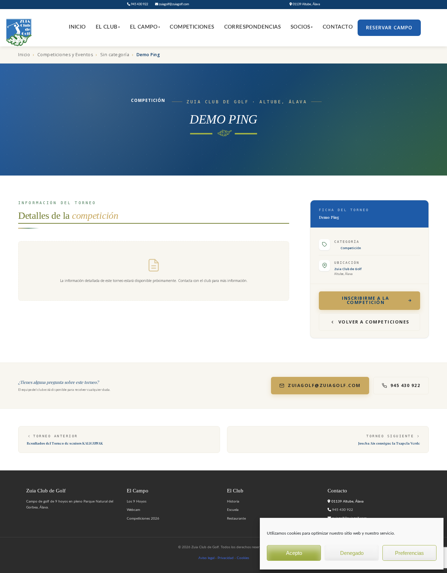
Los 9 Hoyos (136, 501)
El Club (108, 27)
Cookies (243, 558)
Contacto (338, 27)
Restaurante (236, 518)
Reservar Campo (389, 27)
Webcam (133, 510)
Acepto (294, 553)
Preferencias (409, 553)
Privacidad (226, 558)
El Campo (145, 27)
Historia (233, 501)
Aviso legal (206, 558)
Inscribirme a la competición (365, 300)
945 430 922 (139, 4)
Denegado (352, 553)
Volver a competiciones (373, 322)
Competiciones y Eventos (65, 55)
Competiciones (192, 27)
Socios (302, 27)
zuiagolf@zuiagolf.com (173, 4)
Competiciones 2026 (143, 518)
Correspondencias (252, 27)
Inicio (77, 27)
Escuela (233, 510)
